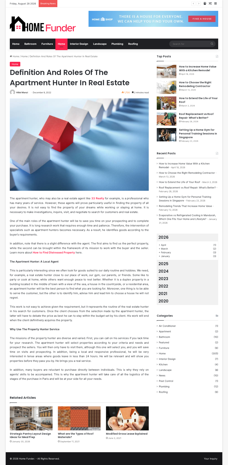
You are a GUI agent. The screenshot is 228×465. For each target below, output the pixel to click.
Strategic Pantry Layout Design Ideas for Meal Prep (30, 435)
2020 (164, 301)
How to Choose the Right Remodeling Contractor (195, 84)
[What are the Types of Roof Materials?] (79, 418)
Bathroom (30, 43)
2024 (164, 271)
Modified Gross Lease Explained (126, 434)
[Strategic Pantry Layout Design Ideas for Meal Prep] (31, 418)
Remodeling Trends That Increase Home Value (185, 206)
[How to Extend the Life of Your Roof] (166, 103)
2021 (163, 293)
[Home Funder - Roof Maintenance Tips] (43, 22)
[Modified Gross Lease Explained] (127, 418)
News (162, 375)
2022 (163, 286)
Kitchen (163, 364)
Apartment (165, 331)
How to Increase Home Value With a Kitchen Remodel (197, 68)
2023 (163, 279)
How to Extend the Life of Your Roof (79, 3)
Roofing (133, 43)
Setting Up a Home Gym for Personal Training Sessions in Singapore (198, 133)
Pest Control (166, 381)
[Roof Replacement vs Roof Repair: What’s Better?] (166, 119)
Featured (164, 342)
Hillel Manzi (22, 92)
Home (15, 43)
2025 (164, 264)
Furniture (47, 43)
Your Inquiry (210, 458)
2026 (164, 237)
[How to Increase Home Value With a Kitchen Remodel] (166, 71)
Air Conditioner (167, 326)
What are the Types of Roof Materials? (76, 435)
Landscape (100, 43)
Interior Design (79, 43)
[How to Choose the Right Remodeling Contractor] (166, 87)
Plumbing (117, 43)
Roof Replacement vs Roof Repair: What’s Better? (196, 116)
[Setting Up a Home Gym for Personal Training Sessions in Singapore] (166, 134)
